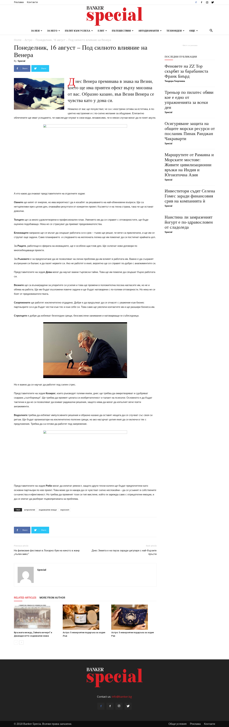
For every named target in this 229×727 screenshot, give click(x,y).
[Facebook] (195, 2)
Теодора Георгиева (175, 81)
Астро (28, 40)
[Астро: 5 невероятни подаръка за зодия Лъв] (85, 617)
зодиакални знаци (48, 509)
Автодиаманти (148, 30)
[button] (211, 31)
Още (192, 30)
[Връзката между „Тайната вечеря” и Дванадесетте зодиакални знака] (36, 617)
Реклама (19, 2)
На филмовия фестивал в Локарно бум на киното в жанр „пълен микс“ (47, 552)
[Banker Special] (114, 16)
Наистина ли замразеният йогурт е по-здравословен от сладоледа (189, 222)
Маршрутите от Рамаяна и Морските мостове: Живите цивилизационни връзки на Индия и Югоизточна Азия (189, 164)
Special (21, 61)
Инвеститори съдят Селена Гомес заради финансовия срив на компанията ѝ (190, 196)
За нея (35, 30)
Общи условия (177, 723)
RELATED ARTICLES (25, 597)
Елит (101, 30)
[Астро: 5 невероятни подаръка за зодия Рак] (134, 617)
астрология (29, 509)
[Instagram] (207, 2)
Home (17, 40)
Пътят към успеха (77, 30)
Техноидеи (174, 30)
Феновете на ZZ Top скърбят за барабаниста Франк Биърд (186, 71)
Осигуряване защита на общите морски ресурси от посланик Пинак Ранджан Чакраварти (190, 130)
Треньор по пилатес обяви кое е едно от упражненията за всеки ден (189, 99)
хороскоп (64, 509)
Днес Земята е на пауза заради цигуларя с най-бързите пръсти (124, 552)
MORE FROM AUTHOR (52, 597)
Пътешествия (121, 30)
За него (52, 30)
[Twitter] (212, 2)
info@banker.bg (122, 696)
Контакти (32, 2)
